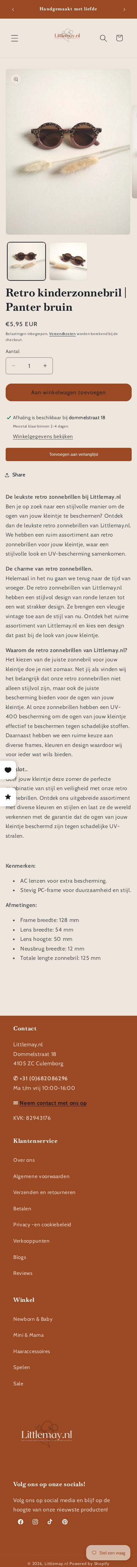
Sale (18, 1383)
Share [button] (19, 474)
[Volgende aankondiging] (124, 9)
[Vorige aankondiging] (13, 9)
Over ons (24, 1160)
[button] (15, 38)
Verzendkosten (62, 333)
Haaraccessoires (31, 1351)
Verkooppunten (31, 1241)
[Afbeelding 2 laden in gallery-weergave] (68, 261)
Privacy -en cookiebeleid (42, 1224)
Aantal (13, 351)
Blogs (19, 1257)
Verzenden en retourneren (44, 1192)
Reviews (23, 1273)
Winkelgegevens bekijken (43, 436)
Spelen (21, 1367)
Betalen (22, 1208)
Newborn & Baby (33, 1319)
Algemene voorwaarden (41, 1176)
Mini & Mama (28, 1335)
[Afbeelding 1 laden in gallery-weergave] (26, 261)
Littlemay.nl (57, 1563)
